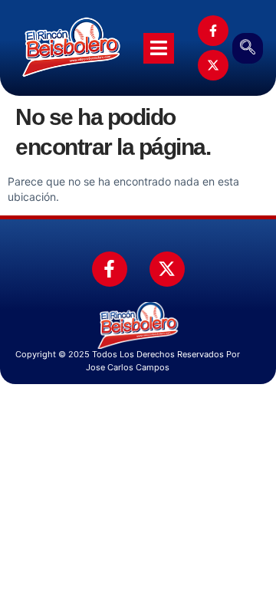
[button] (247, 48)
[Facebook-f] (213, 30)
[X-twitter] (213, 65)
